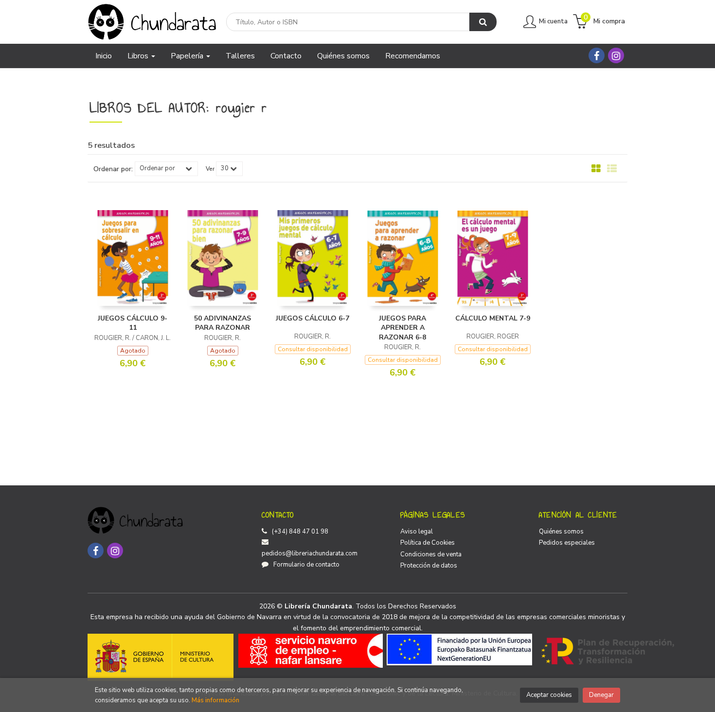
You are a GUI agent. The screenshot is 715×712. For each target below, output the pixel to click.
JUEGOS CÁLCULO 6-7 (312, 318)
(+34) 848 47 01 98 (300, 531)
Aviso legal (416, 531)
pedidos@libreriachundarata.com (310, 553)
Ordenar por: (113, 169)
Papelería (188, 56)
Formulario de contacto (306, 564)
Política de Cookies (427, 542)
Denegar (601, 695)
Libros (138, 56)
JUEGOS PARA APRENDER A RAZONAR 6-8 (402, 328)
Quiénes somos (561, 531)
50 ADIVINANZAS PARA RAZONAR (222, 323)
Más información (215, 700)
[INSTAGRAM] (616, 55)
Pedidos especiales (567, 542)
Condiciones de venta (431, 554)
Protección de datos (428, 565)
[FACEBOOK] (597, 55)
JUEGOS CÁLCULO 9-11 (132, 323)
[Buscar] (483, 22)
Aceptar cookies (549, 695)
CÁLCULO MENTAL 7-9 (492, 318)
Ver (210, 168)
